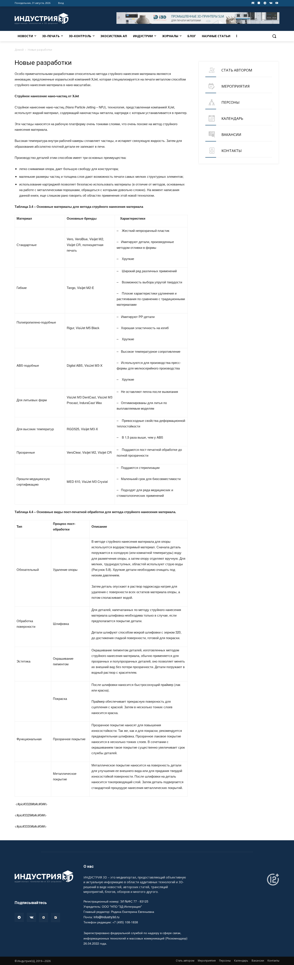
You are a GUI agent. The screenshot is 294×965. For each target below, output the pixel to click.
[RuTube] (55, 917)
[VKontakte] (270, 3)
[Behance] (253, 3)
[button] (274, 36)
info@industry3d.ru (106, 917)
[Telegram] (264, 3)
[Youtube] (276, 3)
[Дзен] (43, 917)
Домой (19, 50)
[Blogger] (259, 3)
